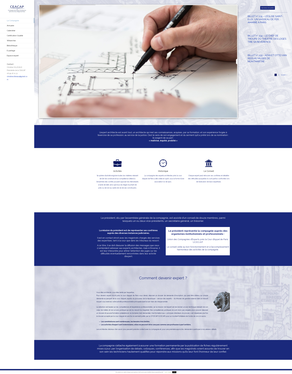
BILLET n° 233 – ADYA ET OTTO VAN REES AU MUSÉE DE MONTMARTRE (267, 58)
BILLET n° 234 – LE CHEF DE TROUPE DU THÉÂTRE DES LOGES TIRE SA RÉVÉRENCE (267, 38)
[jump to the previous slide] (41, 61)
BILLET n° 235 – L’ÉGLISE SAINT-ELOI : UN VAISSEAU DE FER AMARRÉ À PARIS (265, 19)
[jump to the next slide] (234, 61)
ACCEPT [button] (174, 372)
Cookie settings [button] (168, 372)
